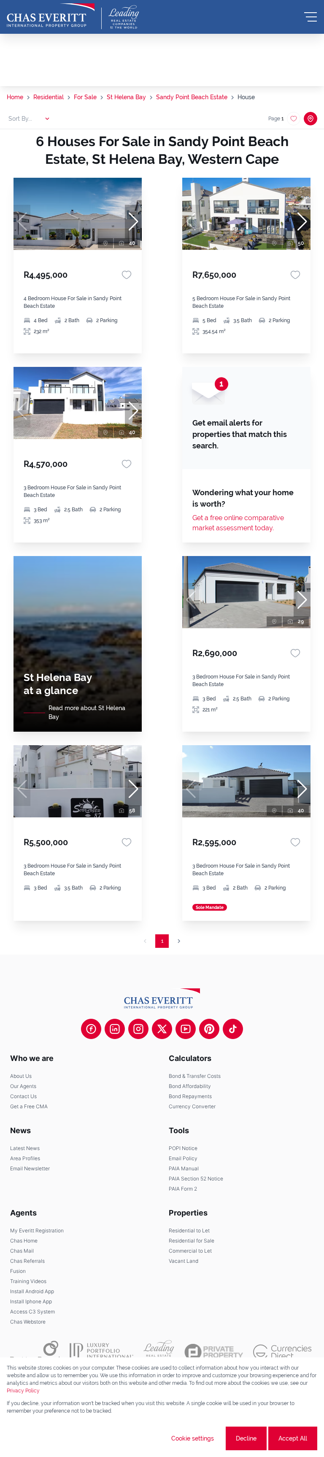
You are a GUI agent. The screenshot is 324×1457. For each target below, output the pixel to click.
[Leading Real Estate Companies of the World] (123, 17)
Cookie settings (192, 1438)
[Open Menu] (310, 17)
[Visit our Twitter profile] (162, 1029)
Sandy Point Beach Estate (191, 97)
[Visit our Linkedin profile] (115, 1029)
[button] (133, 222)
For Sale (85, 97)
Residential (48, 97)
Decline (246, 1438)
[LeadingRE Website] (158, 1352)
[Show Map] (310, 118)
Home (15, 97)
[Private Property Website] (213, 1352)
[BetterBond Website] (34, 1351)
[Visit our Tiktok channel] (233, 1029)
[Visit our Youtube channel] (186, 1029)
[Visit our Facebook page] (91, 1029)
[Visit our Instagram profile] (138, 1029)
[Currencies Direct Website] (282, 1352)
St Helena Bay (126, 97)
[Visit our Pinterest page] (209, 1029)
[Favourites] (127, 275)
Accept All (292, 1438)
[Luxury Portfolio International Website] (101, 1352)
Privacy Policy (23, 1391)
